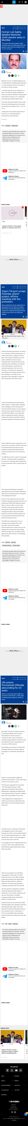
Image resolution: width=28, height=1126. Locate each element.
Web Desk (8, 72)
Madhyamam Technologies (14, 1118)
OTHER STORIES (5, 204)
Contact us (13, 1106)
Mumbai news (15, 125)
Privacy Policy (13, 1107)
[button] (2, 2)
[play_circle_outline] (12, 213)
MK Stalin (8, 542)
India (3, 28)
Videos (3, 221)
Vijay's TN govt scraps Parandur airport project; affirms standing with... (10, 1051)
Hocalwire (14, 1120)
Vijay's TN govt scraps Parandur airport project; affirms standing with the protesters (14, 296)
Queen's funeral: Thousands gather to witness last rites (11, 227)
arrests (9, 923)
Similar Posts (5, 1028)
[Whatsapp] (15, 75)
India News (8, 125)
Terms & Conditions (13, 1109)
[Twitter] (12, 75)
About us (13, 1104)
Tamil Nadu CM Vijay (6, 545)
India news (13, 542)
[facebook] (9, 75)
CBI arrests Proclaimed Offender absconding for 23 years (13, 686)
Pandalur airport (16, 545)
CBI (6, 923)
